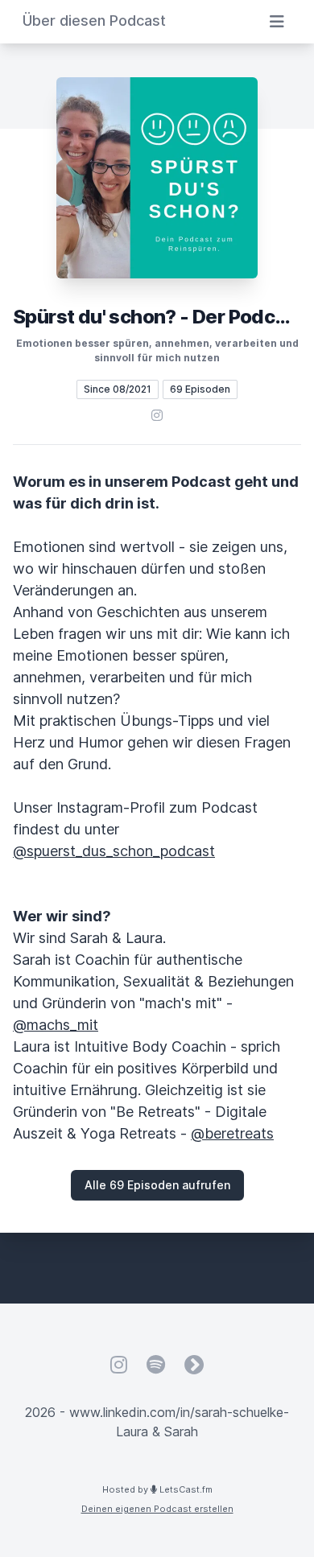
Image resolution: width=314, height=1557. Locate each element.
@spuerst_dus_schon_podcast (114, 850)
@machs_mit (55, 1024)
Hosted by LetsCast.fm (157, 1489)
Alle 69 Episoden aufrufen (157, 1185)
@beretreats (232, 1133)
